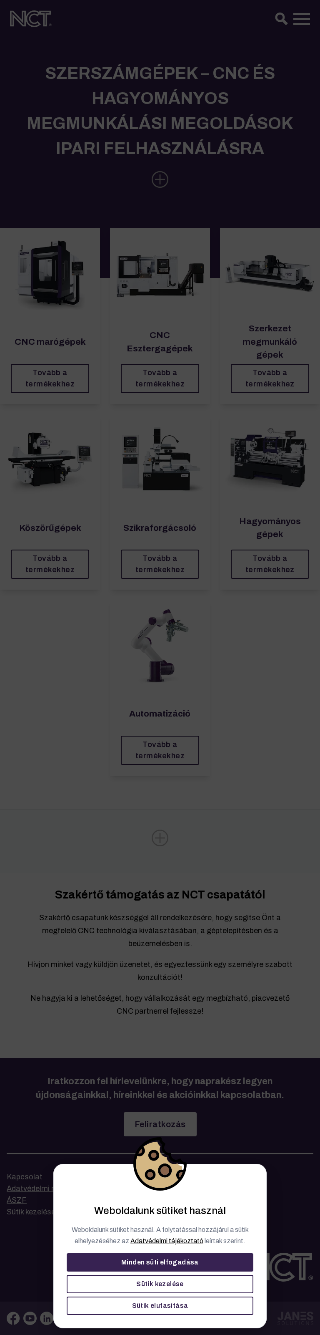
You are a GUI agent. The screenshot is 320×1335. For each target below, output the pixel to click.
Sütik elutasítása (160, 1305)
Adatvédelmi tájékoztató (166, 1240)
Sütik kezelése (160, 1283)
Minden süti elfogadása (160, 1262)
